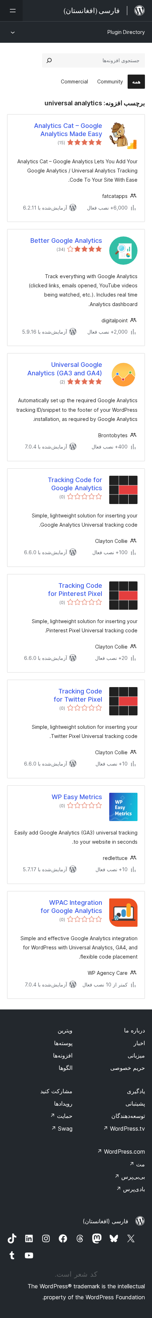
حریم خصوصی (127, 1067)
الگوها (65, 1067)
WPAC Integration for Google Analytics (71, 906)
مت (137, 1164)
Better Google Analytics (66, 240)
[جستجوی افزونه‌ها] (49, 60)
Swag (61, 1128)
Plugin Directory (126, 32)
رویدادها (63, 1103)
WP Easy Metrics (77, 797)
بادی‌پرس (130, 1189)
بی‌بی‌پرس (129, 1176)
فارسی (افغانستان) (105, 1221)
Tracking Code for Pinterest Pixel (75, 589)
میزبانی (136, 1055)
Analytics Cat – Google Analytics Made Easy (68, 129)
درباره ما (134, 1030)
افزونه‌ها (62, 1055)
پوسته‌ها (63, 1043)
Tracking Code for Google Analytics (75, 484)
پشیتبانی (135, 1103)
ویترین (65, 1030)
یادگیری (136, 1091)
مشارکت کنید (56, 1091)
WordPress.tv (124, 1128)
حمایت (61, 1115)
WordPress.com (121, 1151)
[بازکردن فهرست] (11, 10)
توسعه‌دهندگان (128, 1115)
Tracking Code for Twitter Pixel (78, 695)
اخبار (139, 1043)
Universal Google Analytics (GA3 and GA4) (64, 368)
